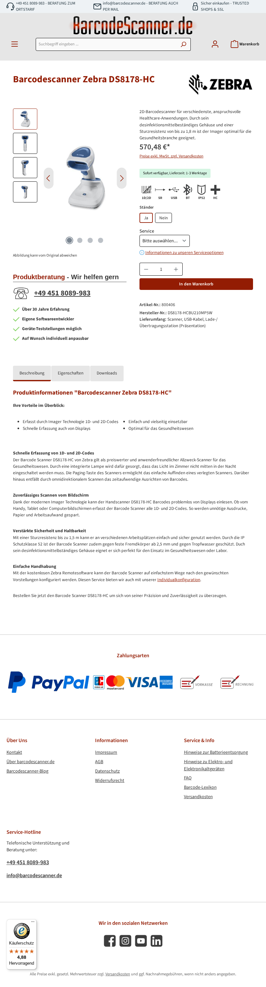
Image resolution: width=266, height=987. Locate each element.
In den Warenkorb (196, 284)
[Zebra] (220, 85)
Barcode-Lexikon (200, 787)
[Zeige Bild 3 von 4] (90, 240)
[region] (69, 178)
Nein (163, 218)
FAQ (188, 778)
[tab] (32, 373)
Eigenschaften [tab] (70, 373)
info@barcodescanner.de (34, 875)
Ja (146, 218)
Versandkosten (198, 796)
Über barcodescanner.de (30, 761)
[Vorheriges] (49, 178)
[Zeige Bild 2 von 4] (79, 240)
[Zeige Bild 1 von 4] (69, 240)
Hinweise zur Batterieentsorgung (216, 752)
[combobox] (106, 44)
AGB (99, 761)
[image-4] (85, 178)
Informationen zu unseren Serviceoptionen (184, 252)
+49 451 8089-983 (62, 293)
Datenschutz (107, 771)
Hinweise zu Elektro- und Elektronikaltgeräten (208, 765)
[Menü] (14, 44)
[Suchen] (183, 44)
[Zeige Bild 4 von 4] (100, 240)
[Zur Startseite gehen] (133, 25)
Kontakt (14, 752)
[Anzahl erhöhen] (176, 269)
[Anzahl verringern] (145, 269)
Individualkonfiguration (178, 580)
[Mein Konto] (215, 44)
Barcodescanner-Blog (27, 771)
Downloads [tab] (107, 373)
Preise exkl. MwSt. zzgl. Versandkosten (171, 156)
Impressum (106, 752)
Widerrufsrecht (109, 780)
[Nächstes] (122, 178)
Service (146, 231)
